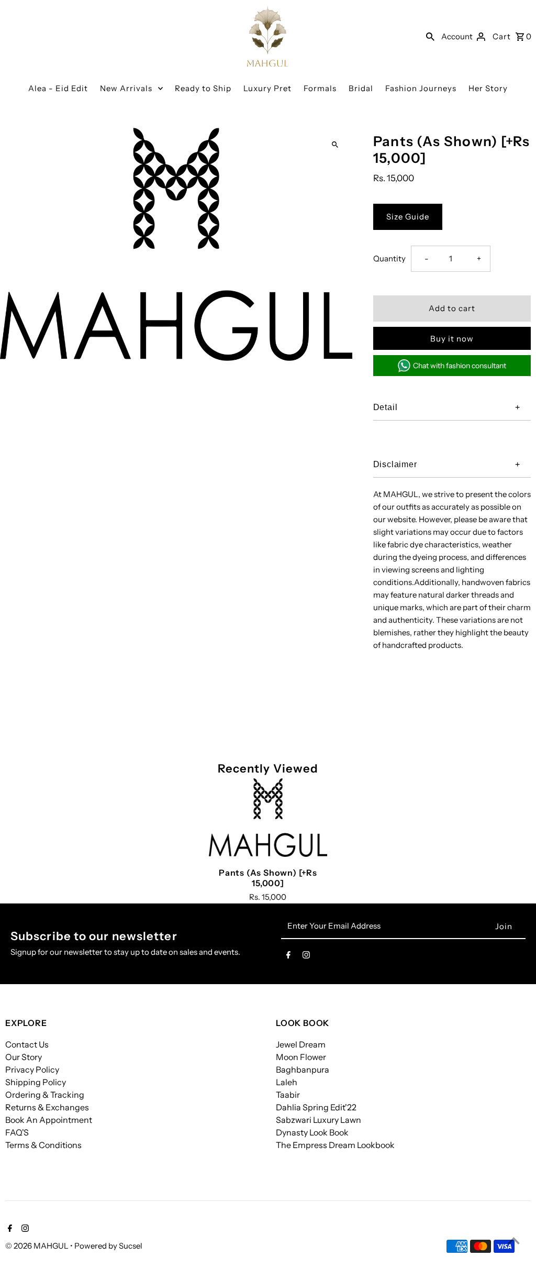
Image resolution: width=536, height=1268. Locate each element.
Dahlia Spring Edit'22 (316, 1107)
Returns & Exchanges (47, 1107)
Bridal (361, 88)
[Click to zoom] (335, 145)
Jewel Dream (301, 1044)
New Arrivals (126, 88)
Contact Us (27, 1044)
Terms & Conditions (43, 1145)
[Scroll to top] (514, 1240)
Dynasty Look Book (312, 1132)
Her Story (488, 88)
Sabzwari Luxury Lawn (318, 1120)
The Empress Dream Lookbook (335, 1145)
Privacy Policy (32, 1069)
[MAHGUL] (267, 36)
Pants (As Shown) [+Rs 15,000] (268, 877)
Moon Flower (301, 1057)
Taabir (288, 1094)
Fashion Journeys (420, 88)
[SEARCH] (430, 36)
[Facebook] (288, 957)
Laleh (286, 1082)
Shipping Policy (35, 1082)
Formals (320, 88)
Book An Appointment (48, 1120)
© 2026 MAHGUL (37, 1246)
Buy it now (452, 339)
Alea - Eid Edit (58, 88)
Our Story (23, 1057)
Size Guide (407, 217)
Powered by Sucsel (108, 1246)
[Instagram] (306, 957)
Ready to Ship (203, 88)
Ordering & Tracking (44, 1094)
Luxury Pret (267, 88)
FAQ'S (17, 1132)
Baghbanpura (302, 1069)
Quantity (389, 258)
